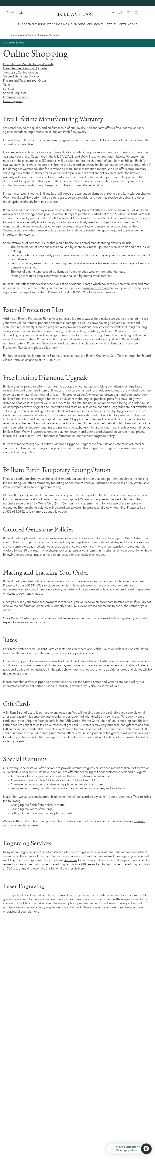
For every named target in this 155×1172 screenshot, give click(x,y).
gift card (29, 712)
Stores (11, 12)
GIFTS (122, 24)
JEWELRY (111, 24)
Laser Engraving (13, 101)
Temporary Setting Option (20, 72)
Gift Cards (9, 89)
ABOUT (132, 24)
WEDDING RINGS (58, 24)
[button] (111, 1149)
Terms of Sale (110, 686)
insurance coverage (96, 288)
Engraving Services (16, 97)
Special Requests (14, 93)
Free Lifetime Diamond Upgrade (25, 68)
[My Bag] (136, 12)
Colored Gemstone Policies (21, 76)
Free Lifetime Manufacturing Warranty (28, 64)
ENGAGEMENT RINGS (31, 24)
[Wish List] (128, 12)
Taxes (6, 85)
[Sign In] (120, 12)
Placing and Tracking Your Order (24, 80)
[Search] (113, 12)
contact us (127, 152)
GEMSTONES (95, 24)
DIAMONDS (78, 24)
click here (50, 347)
